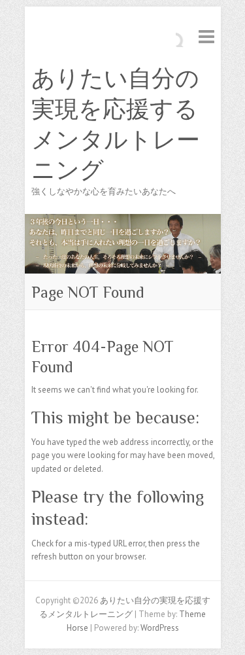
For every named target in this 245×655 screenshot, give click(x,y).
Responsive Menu (206, 36)
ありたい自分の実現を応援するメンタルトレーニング (115, 124)
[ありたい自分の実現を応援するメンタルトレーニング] (123, 220)
